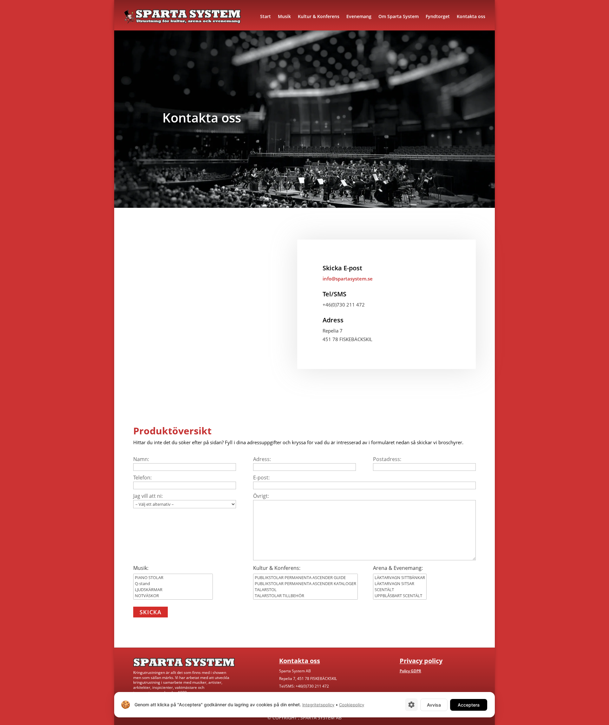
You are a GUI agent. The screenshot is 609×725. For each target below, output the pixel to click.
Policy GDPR (410, 671)
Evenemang (358, 16)
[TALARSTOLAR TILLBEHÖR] (305, 596)
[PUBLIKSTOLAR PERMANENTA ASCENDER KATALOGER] (305, 584)
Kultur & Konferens (318, 16)
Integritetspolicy (318, 704)
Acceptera (469, 705)
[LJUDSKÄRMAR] (173, 590)
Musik (284, 16)
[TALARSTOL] (305, 590)
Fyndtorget (438, 16)
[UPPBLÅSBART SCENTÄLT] (400, 596)
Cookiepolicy (351, 704)
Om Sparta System (398, 16)
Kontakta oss (471, 16)
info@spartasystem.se (348, 278)
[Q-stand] (173, 584)
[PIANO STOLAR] (173, 578)
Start (265, 16)
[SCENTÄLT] (400, 590)
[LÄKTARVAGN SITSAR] (400, 584)
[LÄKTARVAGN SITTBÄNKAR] (400, 578)
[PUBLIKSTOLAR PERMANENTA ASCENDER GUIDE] (305, 578)
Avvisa (434, 705)
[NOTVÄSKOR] (173, 596)
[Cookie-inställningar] (411, 704)
